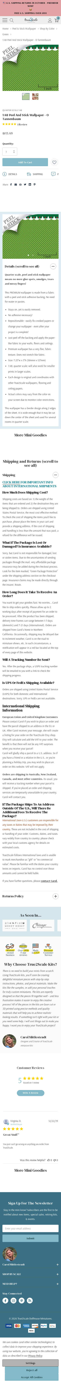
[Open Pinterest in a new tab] (21, 1300)
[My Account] (50, 20)
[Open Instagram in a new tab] (13, 1300)
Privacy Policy (35, 1355)
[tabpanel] (30, 236)
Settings (30, 1363)
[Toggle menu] (4, 20)
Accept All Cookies (31, 1377)
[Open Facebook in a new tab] (5, 1300)
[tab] (28, 255)
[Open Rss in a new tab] (30, 1300)
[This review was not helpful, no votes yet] (54, 1160)
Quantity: (8, 143)
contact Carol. (49, 880)
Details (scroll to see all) (22, 266)
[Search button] (12, 20)
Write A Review (30, 1092)
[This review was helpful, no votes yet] (48, 1160)
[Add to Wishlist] (54, 162)
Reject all (31, 1370)
